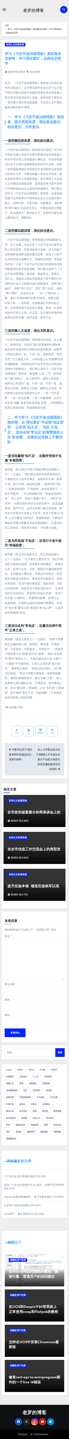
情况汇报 (10, 1111)
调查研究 (31, 1132)
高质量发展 (11, 1138)
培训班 (49, 1090)
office (20, 1069)
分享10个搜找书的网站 (17, 1205)
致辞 (46, 1125)
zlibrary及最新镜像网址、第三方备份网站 (28, 1196)
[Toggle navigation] (4, 9)
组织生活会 (20, 1125)
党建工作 (10, 1083)
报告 (35, 1111)
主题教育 (10, 1076)
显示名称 (10, 984)
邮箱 (7, 999)
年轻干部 (10, 1104)
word (31, 1069)
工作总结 (40, 1097)
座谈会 (22, 1104)
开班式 (34, 1104)
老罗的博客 (33, 10)
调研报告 (44, 1132)
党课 (21, 1083)
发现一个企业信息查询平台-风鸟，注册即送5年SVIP (34, 1184)
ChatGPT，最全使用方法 (18, 1213)
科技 (8, 1125)
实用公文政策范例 (15, 44)
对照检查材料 (25, 1097)
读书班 (18, 1132)
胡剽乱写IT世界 (18, 1260)
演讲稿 (24, 1118)
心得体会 (46, 1104)
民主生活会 (11, 1118)
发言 (25, 1090)
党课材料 (33, 1083)
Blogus (23, 1434)
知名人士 (36, 1118)
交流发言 (48, 1076)
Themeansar (40, 1434)
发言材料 (36, 1090)
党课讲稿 (46, 1083)
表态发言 (57, 1125)
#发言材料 (35, 72)
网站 (7, 1015)
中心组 (42, 1069)
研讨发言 (50, 1118)
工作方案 (54, 1097)
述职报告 (57, 1132)
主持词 (54, 1069)
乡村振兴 (23, 1076)
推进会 (45, 1111)
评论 (8, 936)
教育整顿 (57, 1111)
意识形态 (23, 1111)
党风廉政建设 (12, 1090)
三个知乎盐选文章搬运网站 (19, 1176)
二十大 (36, 1076)
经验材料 (35, 1125)
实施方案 (10, 1097)
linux (9, 1069)
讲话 (8, 1132)
